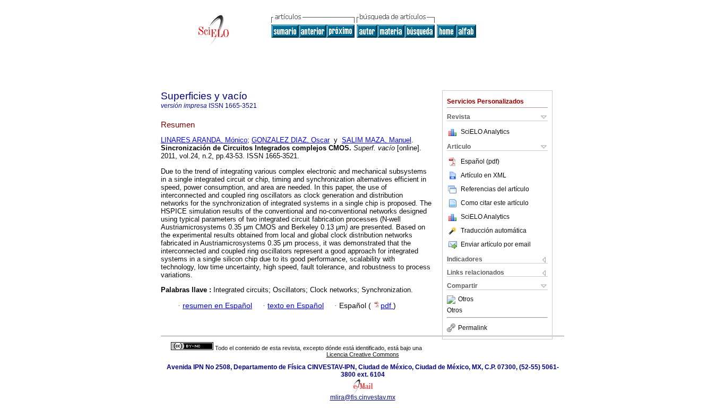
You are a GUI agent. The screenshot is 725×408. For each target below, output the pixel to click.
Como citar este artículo (495, 203)
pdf (387, 306)
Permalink (472, 328)
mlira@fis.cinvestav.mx (362, 397)
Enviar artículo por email (496, 244)
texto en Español (295, 306)
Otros (465, 299)
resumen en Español (217, 306)
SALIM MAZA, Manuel (376, 140)
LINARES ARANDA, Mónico (204, 140)
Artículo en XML (483, 175)
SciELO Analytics (485, 131)
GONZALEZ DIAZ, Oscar (291, 140)
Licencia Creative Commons (362, 354)
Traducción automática (494, 230)
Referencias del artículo (495, 189)
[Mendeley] (452, 299)
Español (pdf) (480, 161)
